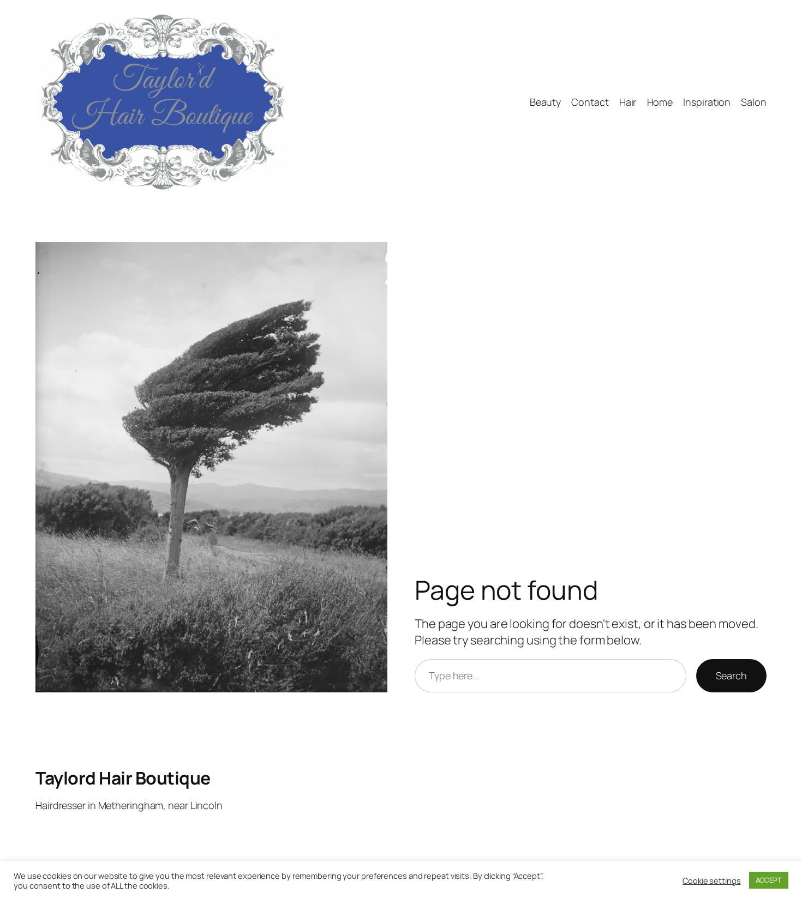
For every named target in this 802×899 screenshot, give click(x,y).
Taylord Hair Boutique (123, 778)
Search (731, 675)
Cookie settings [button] (712, 880)
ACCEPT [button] (769, 880)
